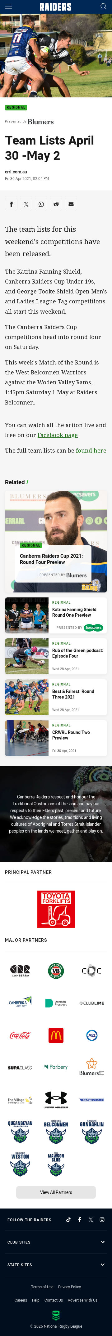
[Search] (103, 7)
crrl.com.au (16, 172)
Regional (16, 108)
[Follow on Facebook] (79, 1219)
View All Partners (56, 1192)
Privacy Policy (69, 1286)
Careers (21, 1300)
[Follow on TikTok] (68, 1219)
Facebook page (58, 435)
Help (36, 1300)
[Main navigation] (8, 6)
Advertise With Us (82, 1300)
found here (91, 450)
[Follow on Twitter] (90, 1219)
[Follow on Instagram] (102, 1219)
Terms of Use (42, 1286)
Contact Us (53, 1300)
